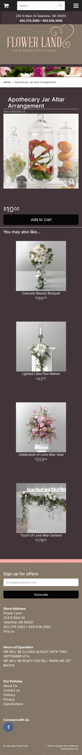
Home (7, 82)
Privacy (9, 699)
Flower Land (41, 38)
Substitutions (13, 704)
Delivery (9, 695)
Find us (8, 631)
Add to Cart (41, 219)
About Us (10, 686)
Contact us (11, 690)
